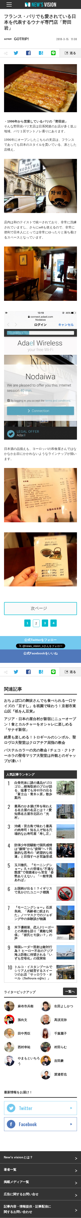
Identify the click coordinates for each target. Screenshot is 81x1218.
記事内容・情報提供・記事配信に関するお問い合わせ (27, 1209)
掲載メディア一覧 (16, 1182)
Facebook (28, 1124)
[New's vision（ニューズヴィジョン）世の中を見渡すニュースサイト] (40, 8)
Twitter (25, 1108)
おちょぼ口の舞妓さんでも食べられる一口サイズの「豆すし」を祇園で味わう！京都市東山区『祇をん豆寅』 (40, 706)
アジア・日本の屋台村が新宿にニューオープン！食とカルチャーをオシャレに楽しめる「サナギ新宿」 (40, 724)
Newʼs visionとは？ (18, 1157)
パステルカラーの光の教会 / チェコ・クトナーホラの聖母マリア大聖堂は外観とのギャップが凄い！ (40, 755)
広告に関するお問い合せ (21, 1194)
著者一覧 (10, 1169)
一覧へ (70, 991)
